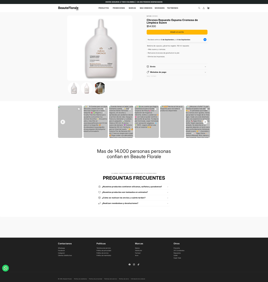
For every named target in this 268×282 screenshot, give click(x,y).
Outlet (176, 255)
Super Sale (177, 258)
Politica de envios (102, 253)
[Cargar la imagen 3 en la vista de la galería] (100, 88)
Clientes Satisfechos (65, 255)
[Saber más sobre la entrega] (205, 39)
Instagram (61, 253)
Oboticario (138, 250)
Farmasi (137, 253)
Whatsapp (61, 248)
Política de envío (124, 279)
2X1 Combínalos (179, 250)
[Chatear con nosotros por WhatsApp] (5, 268)
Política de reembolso (104, 255)
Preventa (177, 248)
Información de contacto (138, 279)
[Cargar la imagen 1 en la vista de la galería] (74, 88)
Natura (137, 248)
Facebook (61, 250)
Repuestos (177, 253)
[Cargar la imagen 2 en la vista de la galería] (87, 88)
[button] (104, 8)
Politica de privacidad (104, 250)
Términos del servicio (110, 279)
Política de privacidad (95, 279)
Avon (136, 255)
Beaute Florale (67, 279)
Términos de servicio (104, 248)
